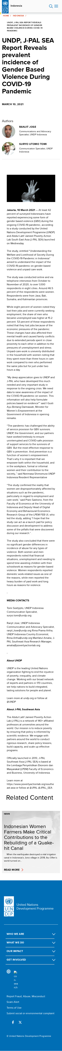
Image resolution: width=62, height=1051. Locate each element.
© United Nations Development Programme (29, 1036)
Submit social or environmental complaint (30, 1013)
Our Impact (15, 951)
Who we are (15, 934)
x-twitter (20, 1022)
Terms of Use (14, 1008)
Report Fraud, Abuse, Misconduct (26, 996)
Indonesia (16, 5)
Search (51, 6)
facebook (13, 1022)
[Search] (16, 980)
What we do (15, 942)
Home (6, 16)
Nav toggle (56, 6)
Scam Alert (13, 1002)
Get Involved (16, 960)
